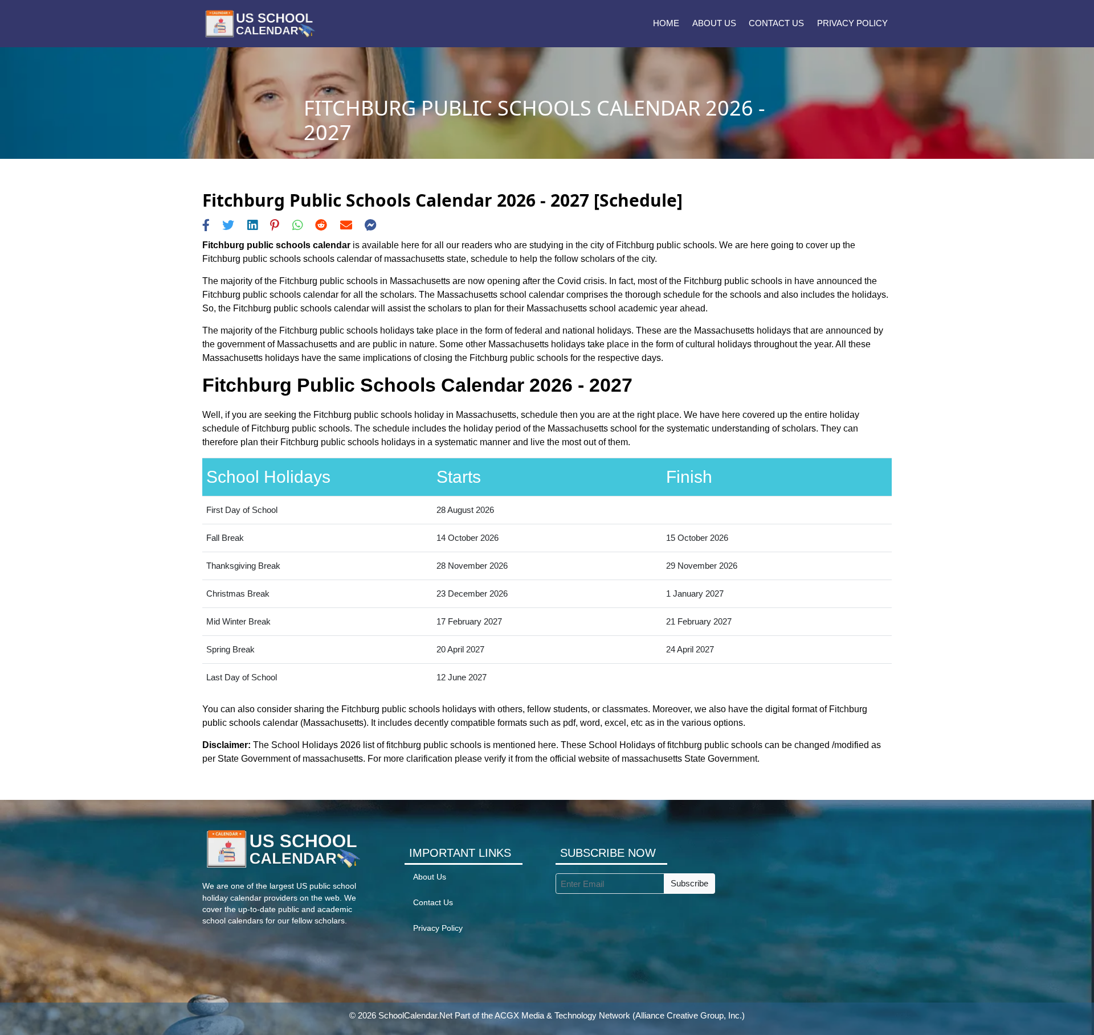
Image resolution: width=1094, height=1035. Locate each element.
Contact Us (776, 23)
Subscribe (689, 883)
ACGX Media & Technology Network (562, 1015)
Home (666, 23)
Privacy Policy (852, 23)
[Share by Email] (346, 225)
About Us (714, 23)
